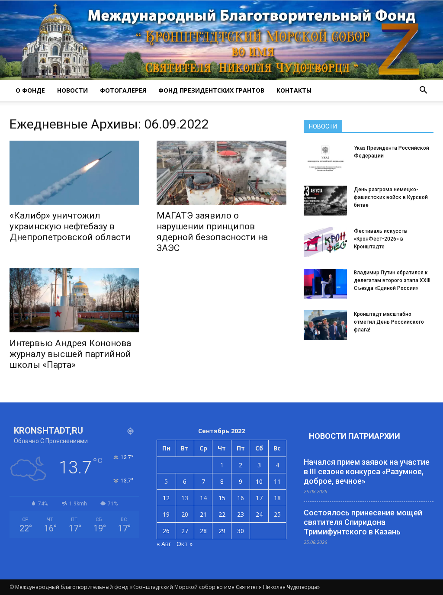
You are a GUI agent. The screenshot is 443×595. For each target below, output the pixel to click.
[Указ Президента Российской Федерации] (325, 159)
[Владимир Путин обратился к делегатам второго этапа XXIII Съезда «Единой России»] (325, 284)
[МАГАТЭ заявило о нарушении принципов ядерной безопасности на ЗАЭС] (221, 173)
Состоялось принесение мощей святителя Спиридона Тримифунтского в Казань (363, 522)
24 (259, 514)
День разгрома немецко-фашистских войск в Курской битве (391, 197)
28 (203, 531)
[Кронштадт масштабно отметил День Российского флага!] (325, 325)
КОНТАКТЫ (293, 90)
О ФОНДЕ (30, 90)
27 (184, 531)
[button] (423, 90)
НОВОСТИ (72, 90)
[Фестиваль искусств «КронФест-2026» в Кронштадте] (325, 242)
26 (166, 531)
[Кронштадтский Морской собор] (221, 40)
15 (221, 498)
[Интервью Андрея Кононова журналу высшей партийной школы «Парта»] (74, 300)
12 (166, 498)
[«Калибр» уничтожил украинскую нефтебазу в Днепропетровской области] (74, 173)
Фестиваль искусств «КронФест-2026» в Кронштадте (380, 239)
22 (221, 514)
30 (240, 531)
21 (203, 514)
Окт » (185, 544)
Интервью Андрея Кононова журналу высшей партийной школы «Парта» (70, 354)
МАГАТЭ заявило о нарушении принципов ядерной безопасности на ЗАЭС (212, 231)
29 (221, 531)
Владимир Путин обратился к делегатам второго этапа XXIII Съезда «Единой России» (392, 280)
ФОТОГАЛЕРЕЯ (123, 90)
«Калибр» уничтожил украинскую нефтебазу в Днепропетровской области (70, 226)
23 (240, 514)
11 (277, 481)
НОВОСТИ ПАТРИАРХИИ (354, 436)
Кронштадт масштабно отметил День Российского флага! (389, 322)
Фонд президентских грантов (211, 90)
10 (259, 481)
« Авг (164, 544)
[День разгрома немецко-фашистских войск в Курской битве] (325, 200)
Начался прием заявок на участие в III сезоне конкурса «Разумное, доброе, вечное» (367, 471)
